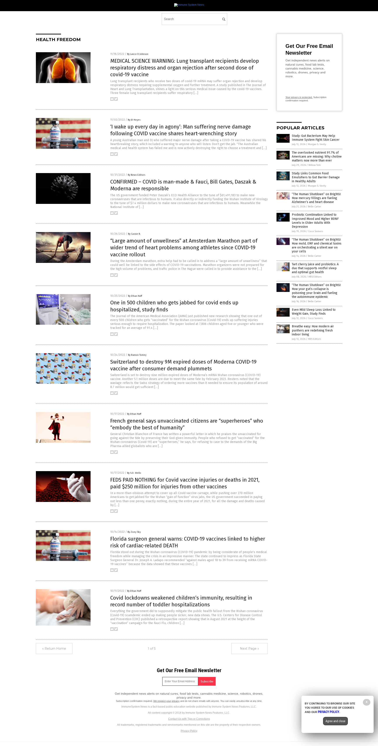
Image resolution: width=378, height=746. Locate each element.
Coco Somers (315, 231)
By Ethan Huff (135, 296)
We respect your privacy (166, 701)
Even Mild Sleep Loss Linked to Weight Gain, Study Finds (314, 312)
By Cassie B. (134, 233)
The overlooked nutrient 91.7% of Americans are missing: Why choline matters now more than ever (317, 156)
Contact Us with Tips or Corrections (189, 718)
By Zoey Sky (134, 532)
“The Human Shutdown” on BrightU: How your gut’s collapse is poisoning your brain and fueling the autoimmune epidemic (316, 291)
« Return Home (54, 649)
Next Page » (249, 649)
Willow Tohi (314, 165)
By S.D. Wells (134, 473)
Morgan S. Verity (317, 144)
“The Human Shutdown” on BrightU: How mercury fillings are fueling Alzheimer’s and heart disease (316, 198)
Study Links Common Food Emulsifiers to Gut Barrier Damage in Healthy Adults (316, 177)
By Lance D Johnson (137, 54)
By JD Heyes (134, 119)
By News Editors (136, 174)
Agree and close (335, 721)
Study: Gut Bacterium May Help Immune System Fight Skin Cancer (316, 138)
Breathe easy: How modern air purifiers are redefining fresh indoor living (313, 330)
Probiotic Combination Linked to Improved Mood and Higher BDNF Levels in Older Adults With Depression (315, 221)
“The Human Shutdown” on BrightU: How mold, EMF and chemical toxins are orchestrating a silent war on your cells (316, 245)
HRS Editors (314, 276)
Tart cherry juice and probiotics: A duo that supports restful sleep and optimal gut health (315, 268)
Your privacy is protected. (299, 97)
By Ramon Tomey (137, 355)
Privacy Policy (189, 730)
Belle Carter (314, 206)
